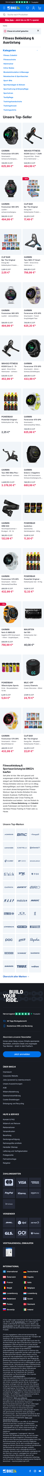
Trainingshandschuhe (12, 101)
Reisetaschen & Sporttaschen (15, 76)
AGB (4, 1088)
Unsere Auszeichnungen (12, 1084)
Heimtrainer (8, 64)
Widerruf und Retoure (11, 1123)
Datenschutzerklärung (12, 1096)
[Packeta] (35, 1233)
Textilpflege (8, 97)
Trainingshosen (10, 106)
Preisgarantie (8, 1155)
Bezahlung (7, 1135)
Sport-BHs (7, 80)
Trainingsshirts (9, 110)
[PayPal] (9, 1193)
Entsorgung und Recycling (13, 1103)
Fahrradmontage (9, 1159)
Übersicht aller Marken (15, 976)
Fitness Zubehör (10, 55)
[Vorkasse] (9, 1204)
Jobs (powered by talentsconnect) (17, 1080)
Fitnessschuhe (9, 59)
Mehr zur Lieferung (20, 1398)
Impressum (7, 1072)
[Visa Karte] (22, 1182)
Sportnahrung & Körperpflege (15, 89)
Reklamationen (9, 1127)
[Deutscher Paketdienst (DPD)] (22, 1222)
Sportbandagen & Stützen (14, 85)
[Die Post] (35, 1222)
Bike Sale (9, 20)
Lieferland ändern (34, 1346)
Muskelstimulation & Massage (16, 72)
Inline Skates (8, 68)
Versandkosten (9, 1131)
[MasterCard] (9, 1182)
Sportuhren (8, 93)
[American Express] (35, 1182)
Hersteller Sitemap (10, 1147)
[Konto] (33, 8)
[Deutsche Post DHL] (9, 1222)
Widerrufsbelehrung (11, 1092)
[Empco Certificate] (9, 1252)
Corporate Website (10, 1076)
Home (5, 26)
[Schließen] (38, 30)
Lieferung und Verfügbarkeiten (15, 1151)
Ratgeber (6, 1163)
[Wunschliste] (27, 8)
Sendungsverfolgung (11, 1139)
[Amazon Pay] (35, 1193)
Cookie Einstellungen (11, 1099)
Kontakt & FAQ (9, 1119)
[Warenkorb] (39, 8)
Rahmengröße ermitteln (12, 1143)
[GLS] (9, 1233)
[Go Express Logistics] (22, 1233)
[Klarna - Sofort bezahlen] (22, 1193)
